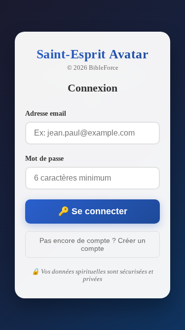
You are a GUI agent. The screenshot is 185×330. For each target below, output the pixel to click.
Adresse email (45, 113)
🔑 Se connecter (92, 211)
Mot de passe (44, 158)
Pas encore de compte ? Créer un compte (92, 244)
